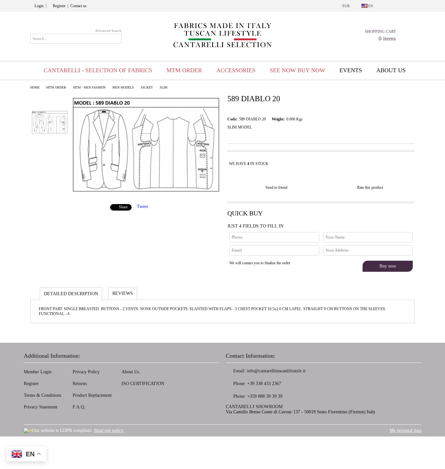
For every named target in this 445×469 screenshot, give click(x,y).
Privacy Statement (40, 407)
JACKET (147, 87)
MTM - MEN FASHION (89, 87)
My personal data (405, 430)
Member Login (37, 371)
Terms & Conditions (42, 395)
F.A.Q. (79, 407)
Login (39, 6)
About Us (130, 371)
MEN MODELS (123, 87)
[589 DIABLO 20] (146, 190)
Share (123, 207)
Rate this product (370, 187)
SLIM (163, 87)
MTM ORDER (56, 87)
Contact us (78, 6)
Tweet (142, 206)
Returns (80, 383)
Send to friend (276, 187)
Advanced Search (108, 31)
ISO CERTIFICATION (143, 383)
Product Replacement (92, 395)
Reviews (122, 293)
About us (391, 70)
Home (35, 87)
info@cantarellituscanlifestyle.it (276, 370)
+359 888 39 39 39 (264, 396)
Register (59, 6)
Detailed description (71, 293)
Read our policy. (109, 430)
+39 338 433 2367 (264, 383)
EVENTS (350, 70)
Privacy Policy (86, 371)
